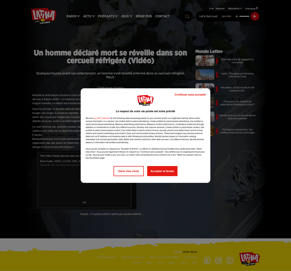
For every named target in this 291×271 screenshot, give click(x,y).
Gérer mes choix (128, 171)
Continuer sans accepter (190, 94)
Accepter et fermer (162, 171)
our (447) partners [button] (101, 118)
